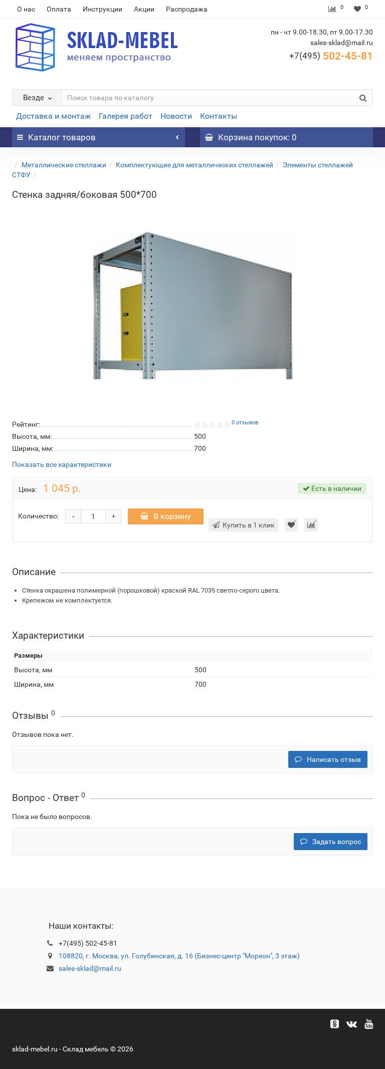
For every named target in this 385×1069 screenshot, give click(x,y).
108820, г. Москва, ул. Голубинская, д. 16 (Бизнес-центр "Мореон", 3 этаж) (179, 956)
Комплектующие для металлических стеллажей (194, 165)
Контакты (218, 116)
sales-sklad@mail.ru (90, 968)
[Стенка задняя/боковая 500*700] (192, 305)
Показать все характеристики (61, 464)
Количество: (38, 516)
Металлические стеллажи (64, 165)
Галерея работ (125, 116)
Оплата (59, 9)
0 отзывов (245, 422)
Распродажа (187, 9)
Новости (176, 116)
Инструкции (102, 9)
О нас (26, 9)
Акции (144, 9)
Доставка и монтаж (53, 116)
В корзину (172, 516)
